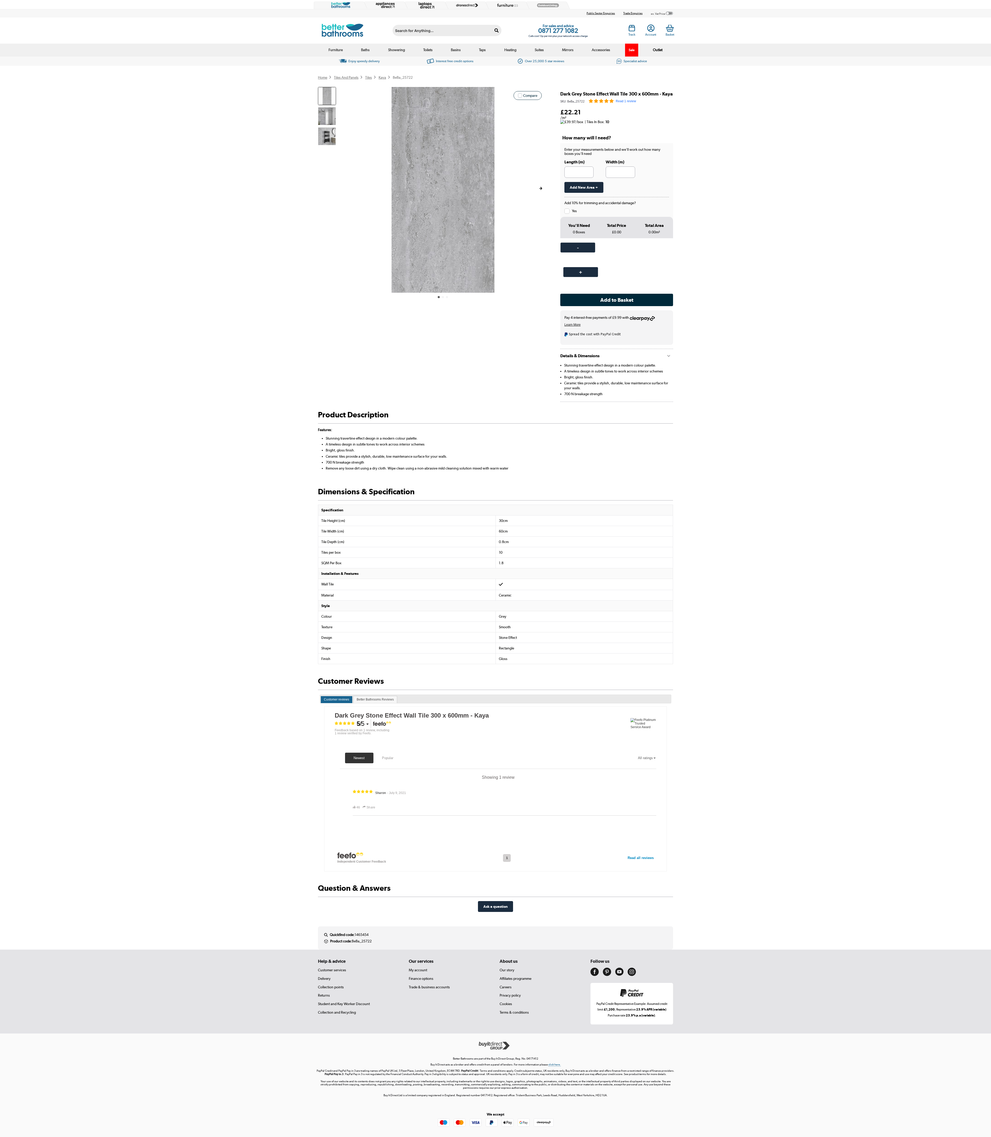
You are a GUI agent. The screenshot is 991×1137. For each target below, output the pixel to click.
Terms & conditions (514, 1012)
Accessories (601, 49)
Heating (510, 49)
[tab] (337, 700)
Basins (456, 49)
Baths (365, 49)
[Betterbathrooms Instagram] (632, 975)
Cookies (506, 1004)
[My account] (650, 30)
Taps (482, 49)
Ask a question (495, 906)
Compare (530, 95)
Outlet (657, 49)
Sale (632, 50)
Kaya (382, 77)
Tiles (368, 77)
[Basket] (669, 28)
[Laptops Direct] (425, 5)
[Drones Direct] (466, 5)
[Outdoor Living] (547, 5)
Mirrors (567, 49)
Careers (506, 987)
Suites (539, 49)
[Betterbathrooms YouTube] (619, 974)
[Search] (496, 30)
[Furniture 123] (506, 5)
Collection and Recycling (337, 1012)
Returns (324, 995)
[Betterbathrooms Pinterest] (607, 975)
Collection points (331, 987)
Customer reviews (336, 699)
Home (322, 77)
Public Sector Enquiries (601, 13)
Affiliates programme (515, 978)
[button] (541, 188)
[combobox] (447, 30)
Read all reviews (641, 858)
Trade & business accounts (429, 987)
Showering (396, 49)
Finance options (421, 978)
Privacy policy (510, 995)
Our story (507, 970)
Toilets (428, 49)
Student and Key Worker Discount (344, 1004)
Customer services (332, 970)
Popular (387, 758)
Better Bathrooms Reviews (375, 699)
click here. (554, 1064)
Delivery (324, 978)
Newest (359, 758)
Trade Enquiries (633, 13)
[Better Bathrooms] (339, 5)
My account (418, 970)
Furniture (336, 49)
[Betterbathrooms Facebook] (594, 975)
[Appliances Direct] (385, 5)
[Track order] (632, 30)
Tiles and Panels (346, 77)
